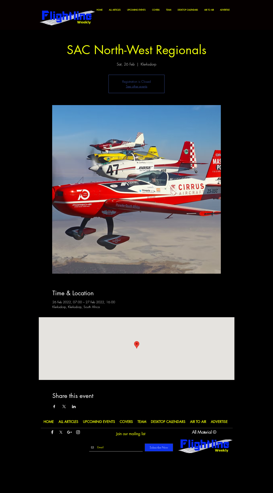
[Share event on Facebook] (54, 406)
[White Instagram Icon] (78, 432)
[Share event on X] (64, 406)
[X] (60, 432)
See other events (136, 86)
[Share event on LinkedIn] (74, 406)
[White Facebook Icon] (52, 432)
